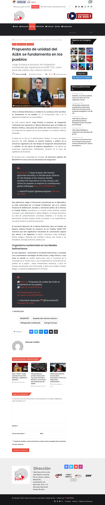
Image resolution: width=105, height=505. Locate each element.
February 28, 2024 (25, 303)
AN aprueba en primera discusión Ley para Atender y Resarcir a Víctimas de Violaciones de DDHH (38, 379)
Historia (74, 501)
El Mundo (41, 26)
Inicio (16, 26)
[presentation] (71, 480)
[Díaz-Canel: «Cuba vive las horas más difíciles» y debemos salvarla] (20, 367)
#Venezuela (22, 173)
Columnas (50, 26)
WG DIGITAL (70, 498)
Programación (67, 26)
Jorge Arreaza (51, 323)
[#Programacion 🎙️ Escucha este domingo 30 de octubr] (89, 58)
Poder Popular (22, 44)
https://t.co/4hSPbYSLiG (31, 287)
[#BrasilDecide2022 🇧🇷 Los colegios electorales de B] (74, 58)
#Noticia (23, 282)
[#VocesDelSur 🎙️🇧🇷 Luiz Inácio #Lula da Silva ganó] (89, 51)
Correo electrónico (18, 433)
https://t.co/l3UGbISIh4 (44, 186)
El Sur (33, 26)
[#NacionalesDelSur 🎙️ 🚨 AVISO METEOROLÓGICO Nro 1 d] (74, 66)
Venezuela (24, 26)
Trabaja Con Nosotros (85, 501)
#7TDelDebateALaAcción (29, 292)
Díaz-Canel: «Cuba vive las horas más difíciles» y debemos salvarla (19, 377)
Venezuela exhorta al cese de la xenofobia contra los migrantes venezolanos (58, 378)
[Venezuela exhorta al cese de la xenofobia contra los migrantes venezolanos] (58, 367)
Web (41, 433)
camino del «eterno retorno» (45, 318)
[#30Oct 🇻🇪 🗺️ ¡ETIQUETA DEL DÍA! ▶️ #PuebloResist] (81, 58)
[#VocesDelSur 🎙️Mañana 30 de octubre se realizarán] (81, 66)
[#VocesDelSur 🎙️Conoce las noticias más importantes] (74, 51)
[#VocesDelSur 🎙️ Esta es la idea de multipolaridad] (89, 66)
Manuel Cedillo (20, 74)
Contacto (68, 501)
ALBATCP (25, 318)
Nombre (15, 426)
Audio (58, 26)
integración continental (31, 323)
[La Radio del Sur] (19, 16)
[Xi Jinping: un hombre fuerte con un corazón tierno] (81, 51)
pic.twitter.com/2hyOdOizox (30, 295)
